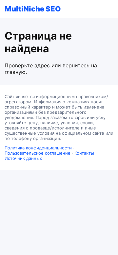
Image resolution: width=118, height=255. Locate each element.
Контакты (84, 153)
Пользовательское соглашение (37, 153)
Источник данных (23, 158)
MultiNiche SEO (33, 9)
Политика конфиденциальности (38, 147)
